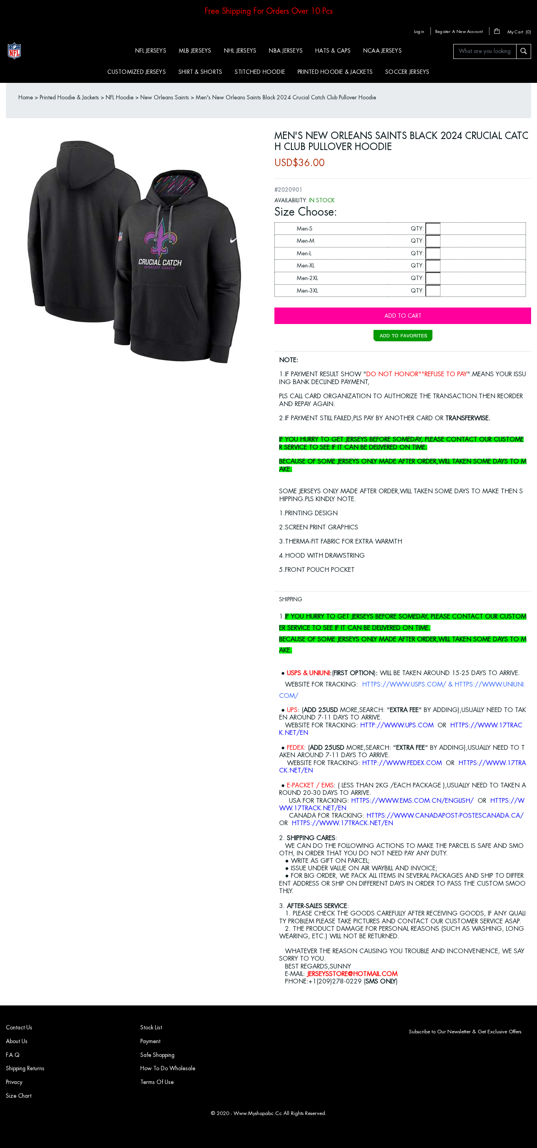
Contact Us (19, 1027)
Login (419, 31)
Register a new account (459, 31)
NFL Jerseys (150, 50)
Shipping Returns (25, 1068)
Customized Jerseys (136, 72)
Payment (150, 1041)
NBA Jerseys (286, 50)
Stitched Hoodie (260, 72)
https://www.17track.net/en (342, 823)
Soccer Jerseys (407, 72)
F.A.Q (13, 1055)
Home (25, 97)
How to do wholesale (167, 1068)
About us (17, 1041)
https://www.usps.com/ (404, 684)
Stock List (151, 1027)
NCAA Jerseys (382, 50)
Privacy (14, 1082)
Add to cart (402, 316)
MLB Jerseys (195, 50)
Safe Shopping (157, 1055)
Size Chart (18, 1096)
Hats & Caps (333, 50)
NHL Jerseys (240, 50)
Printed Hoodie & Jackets (335, 72)
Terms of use (157, 1082)
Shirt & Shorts (200, 72)
